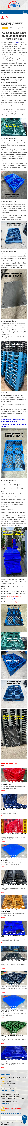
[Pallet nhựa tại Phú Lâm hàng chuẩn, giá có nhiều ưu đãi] (14, 877)
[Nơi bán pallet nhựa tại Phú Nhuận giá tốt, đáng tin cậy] (14, 801)
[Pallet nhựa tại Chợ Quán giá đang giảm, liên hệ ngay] (14, 953)
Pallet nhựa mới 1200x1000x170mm (9, 1101)
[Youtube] (13, 1088)
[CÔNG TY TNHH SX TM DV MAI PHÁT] (14, 5)
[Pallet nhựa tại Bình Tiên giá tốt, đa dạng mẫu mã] (14, 1053)
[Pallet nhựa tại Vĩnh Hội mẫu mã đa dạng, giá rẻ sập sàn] (14, 928)
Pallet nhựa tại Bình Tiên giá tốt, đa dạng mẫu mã (13, 1061)
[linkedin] (10, 1088)
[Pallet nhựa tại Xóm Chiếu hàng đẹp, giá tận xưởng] (14, 978)
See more (3, 790)
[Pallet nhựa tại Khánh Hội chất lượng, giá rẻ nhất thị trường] (14, 902)
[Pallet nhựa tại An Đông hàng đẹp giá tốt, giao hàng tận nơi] (14, 851)
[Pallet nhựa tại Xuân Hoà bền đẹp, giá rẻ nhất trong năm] (14, 1028)
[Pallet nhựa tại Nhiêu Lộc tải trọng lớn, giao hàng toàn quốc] (14, 1002)
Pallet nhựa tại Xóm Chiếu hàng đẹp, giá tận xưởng (14, 986)
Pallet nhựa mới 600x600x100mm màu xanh (10, 1096)
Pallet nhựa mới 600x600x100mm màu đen (10, 1094)
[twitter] (16, 1088)
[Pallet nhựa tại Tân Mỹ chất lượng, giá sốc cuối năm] (14, 826)
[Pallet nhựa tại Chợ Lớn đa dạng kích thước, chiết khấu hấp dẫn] (14, 775)
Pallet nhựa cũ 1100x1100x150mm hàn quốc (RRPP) (12, 1098)
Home (2, 12)
